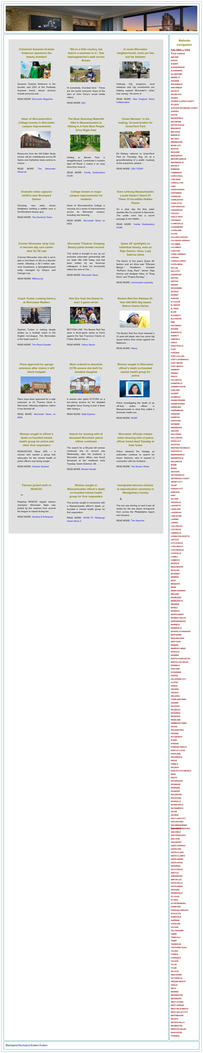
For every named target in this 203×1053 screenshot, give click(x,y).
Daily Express (88, 414)
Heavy (134, 348)
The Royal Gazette (41, 344)
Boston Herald (89, 469)
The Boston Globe (140, 466)
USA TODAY (137, 168)
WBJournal (37, 278)
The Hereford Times (42, 217)
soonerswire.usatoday (142, 282)
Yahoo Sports (88, 344)
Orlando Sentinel (40, 466)
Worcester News (90, 275)
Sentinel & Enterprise (42, 516)
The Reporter (137, 520)
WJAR (134, 418)
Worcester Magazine (42, 99)
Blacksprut (24, 1045)
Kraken (43, 1045)
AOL (83, 103)
